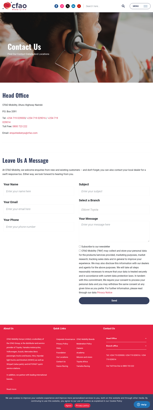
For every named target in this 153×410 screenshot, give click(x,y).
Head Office (111, 338)
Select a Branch (89, 200)
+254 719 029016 (36, 118)
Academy (80, 353)
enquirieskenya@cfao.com (24, 133)
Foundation (61, 353)
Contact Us (61, 361)
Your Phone (11, 220)
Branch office (112, 346)
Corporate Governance (65, 339)
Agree (68, 405)
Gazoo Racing (62, 366)
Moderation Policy (84, 344)
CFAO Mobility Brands (85, 339)
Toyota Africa (82, 361)
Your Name (11, 184)
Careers (79, 348)
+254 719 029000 (16, 118)
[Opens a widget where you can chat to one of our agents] (142, 405)
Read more (11, 389)
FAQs (58, 348)
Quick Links (59, 328)
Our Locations (62, 357)
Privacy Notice (104, 292)
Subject (84, 184)
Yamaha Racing (83, 366)
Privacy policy (82, 405)
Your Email (11, 202)
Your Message (88, 218)
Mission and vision (84, 357)
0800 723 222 (20, 126)
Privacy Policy (62, 344)
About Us (8, 328)
